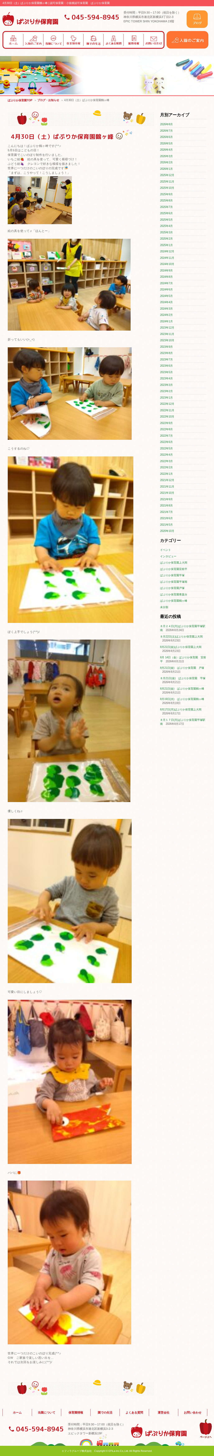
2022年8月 (166, 429)
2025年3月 (166, 232)
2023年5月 (166, 372)
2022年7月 (166, 435)
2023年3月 (166, 384)
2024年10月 (167, 264)
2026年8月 (166, 124)
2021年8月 (166, 505)
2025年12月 (167, 175)
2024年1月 (166, 321)
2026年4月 (166, 149)
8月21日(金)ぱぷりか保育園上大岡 (180, 647)
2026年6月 (166, 137)
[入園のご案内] (187, 47)
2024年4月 (166, 302)
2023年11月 (167, 334)
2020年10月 (167, 530)
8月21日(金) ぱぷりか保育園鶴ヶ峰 (182, 688)
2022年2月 (166, 467)
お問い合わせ (192, 1412)
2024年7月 (166, 283)
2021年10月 (167, 492)
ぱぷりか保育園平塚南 (173, 581)
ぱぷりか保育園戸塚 (172, 588)
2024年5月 (166, 295)
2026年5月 (166, 143)
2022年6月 (166, 442)
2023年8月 (166, 353)
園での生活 (105, 1412)
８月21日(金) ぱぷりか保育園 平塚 (182, 678)
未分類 (164, 607)
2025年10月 (167, 187)
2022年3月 (166, 461)
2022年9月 (166, 423)
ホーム (17, 1412)
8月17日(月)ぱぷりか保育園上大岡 (180, 709)
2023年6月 (166, 365)
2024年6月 (166, 289)
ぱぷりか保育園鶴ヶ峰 (173, 600)
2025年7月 (166, 207)
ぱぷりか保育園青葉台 (173, 594)
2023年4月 (166, 378)
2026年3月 (166, 156)
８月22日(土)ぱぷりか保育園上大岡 (181, 636)
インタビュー (168, 556)
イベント (165, 549)
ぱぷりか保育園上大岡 (173, 562)
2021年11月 (167, 486)
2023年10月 (167, 340)
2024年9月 (166, 270)
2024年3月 (166, 308)
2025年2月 (166, 238)
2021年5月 (166, 524)
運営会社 (163, 1412)
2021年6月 (166, 518)
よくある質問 (134, 1412)
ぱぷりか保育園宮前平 (173, 569)
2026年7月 (166, 130)
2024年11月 (167, 257)
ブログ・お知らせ (48, 100)
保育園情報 (76, 1412)
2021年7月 (166, 512)
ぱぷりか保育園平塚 (172, 575)
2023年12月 (167, 327)
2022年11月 (167, 410)
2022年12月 (167, 403)
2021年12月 (167, 480)
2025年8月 (166, 200)
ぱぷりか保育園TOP (20, 100)
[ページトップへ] (206, 1437)
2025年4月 (166, 225)
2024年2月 (166, 314)
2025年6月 (166, 213)
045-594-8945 (95, 17)
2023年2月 (166, 391)
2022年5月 (166, 448)
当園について (46, 1412)
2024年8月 (166, 276)
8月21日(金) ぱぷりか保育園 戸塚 (182, 667)
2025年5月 (166, 219)
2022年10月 (167, 416)
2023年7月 (166, 359)
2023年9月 (166, 346)
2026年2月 (166, 162)
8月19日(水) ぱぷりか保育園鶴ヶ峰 (182, 699)
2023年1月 (166, 397)
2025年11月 (167, 181)
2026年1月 (166, 168)
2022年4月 (166, 454)
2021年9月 (166, 499)
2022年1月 (166, 473)
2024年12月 (167, 251)
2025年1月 (166, 245)
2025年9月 (166, 194)
